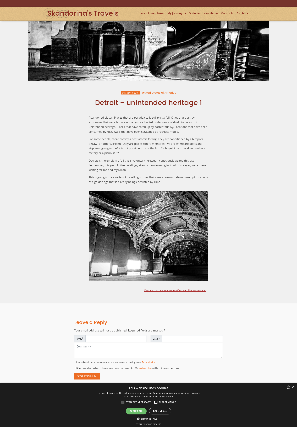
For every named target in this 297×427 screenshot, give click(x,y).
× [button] (293, 387)
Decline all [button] (160, 411)
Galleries (195, 13)
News (161, 13)
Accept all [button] (136, 411)
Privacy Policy (148, 362)
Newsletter (211, 13)
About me (148, 13)
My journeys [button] (176, 13)
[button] (242, 13)
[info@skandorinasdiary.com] (248, 3)
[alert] (148, 405)
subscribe (145, 368)
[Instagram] (238, 3)
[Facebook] (243, 3)
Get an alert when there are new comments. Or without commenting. (128, 368)
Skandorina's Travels (83, 13)
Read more (167, 396)
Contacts (227, 13)
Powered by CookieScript (148, 424)
